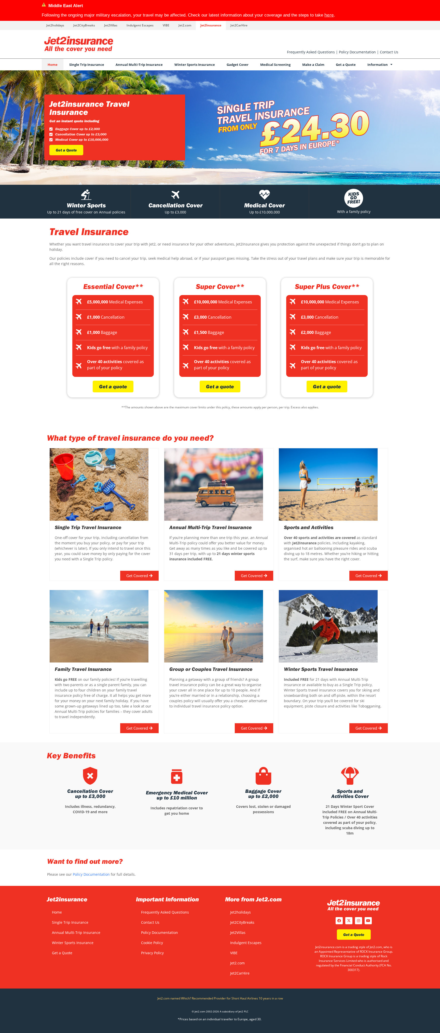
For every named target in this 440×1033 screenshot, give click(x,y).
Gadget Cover (238, 64)
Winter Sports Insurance (194, 64)
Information (377, 64)
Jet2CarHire (239, 25)
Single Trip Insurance (86, 64)
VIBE (166, 25)
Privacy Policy (152, 952)
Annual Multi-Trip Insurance (139, 64)
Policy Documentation (357, 52)
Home (53, 64)
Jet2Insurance (210, 25)
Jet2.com (184, 25)
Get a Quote (346, 64)
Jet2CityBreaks (84, 25)
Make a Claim (313, 64)
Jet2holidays (55, 25)
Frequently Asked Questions (311, 52)
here (329, 15)
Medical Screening (275, 64)
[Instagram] (358, 920)
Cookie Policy (152, 942)
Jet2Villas (110, 25)
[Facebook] (339, 920)
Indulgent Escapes (140, 25)
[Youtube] (368, 920)
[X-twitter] (348, 920)
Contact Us (389, 52)
